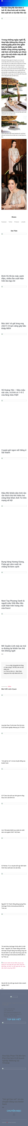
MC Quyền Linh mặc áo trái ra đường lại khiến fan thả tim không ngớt (13, 648)
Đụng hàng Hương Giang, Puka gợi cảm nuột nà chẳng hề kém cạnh (12, 564)
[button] (25, 3)
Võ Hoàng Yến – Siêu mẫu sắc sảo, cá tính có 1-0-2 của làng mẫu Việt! (13, 392)
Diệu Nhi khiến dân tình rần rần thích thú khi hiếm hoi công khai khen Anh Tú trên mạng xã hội (13, 497)
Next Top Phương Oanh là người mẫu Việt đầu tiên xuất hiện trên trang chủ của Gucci (12, 604)
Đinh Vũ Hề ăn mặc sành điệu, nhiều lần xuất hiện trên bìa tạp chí (12, 278)
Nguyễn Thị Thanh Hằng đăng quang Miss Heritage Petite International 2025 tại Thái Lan (13, 906)
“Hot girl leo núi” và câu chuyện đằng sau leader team (13, 1101)
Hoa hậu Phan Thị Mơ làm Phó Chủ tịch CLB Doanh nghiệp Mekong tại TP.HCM (14, 1059)
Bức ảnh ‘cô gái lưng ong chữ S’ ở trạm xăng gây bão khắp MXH (13, 325)
